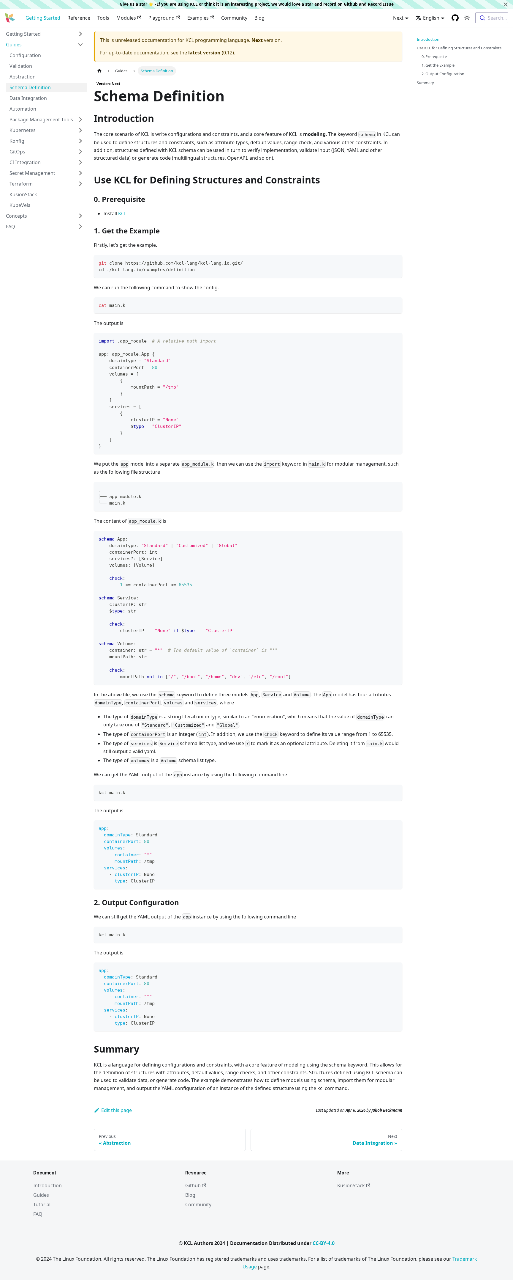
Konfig (17, 141)
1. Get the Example (438, 65)
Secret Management (32, 173)
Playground (161, 18)
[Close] (505, 4)
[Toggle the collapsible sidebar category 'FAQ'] (80, 226)
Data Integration (28, 98)
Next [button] (398, 18)
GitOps (17, 151)
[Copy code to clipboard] (395, 262)
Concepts (16, 216)
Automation (23, 109)
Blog (259, 18)
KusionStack (23, 194)
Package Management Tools (41, 119)
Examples (198, 18)
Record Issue (381, 4)
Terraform (21, 183)
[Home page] (99, 71)
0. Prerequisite (434, 56)
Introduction (428, 39)
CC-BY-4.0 (324, 1243)
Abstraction (23, 76)
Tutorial (41, 1204)
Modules (126, 18)
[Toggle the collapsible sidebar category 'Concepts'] (80, 216)
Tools (103, 18)
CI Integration (25, 162)
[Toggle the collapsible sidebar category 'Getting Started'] (80, 34)
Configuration (25, 55)
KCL (122, 213)
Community (234, 18)
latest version (204, 52)
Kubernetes (23, 130)
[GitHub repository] (455, 18)
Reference (78, 18)
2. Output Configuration (443, 73)
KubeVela (20, 205)
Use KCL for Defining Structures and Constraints (459, 48)
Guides (14, 44)
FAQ (10, 226)
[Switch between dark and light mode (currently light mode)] (467, 18)
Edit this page (116, 1110)
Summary (425, 82)
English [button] (431, 18)
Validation (21, 66)
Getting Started (43, 18)
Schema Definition (30, 87)
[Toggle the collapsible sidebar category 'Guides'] (80, 44)
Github (351, 4)
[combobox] (491, 17)
